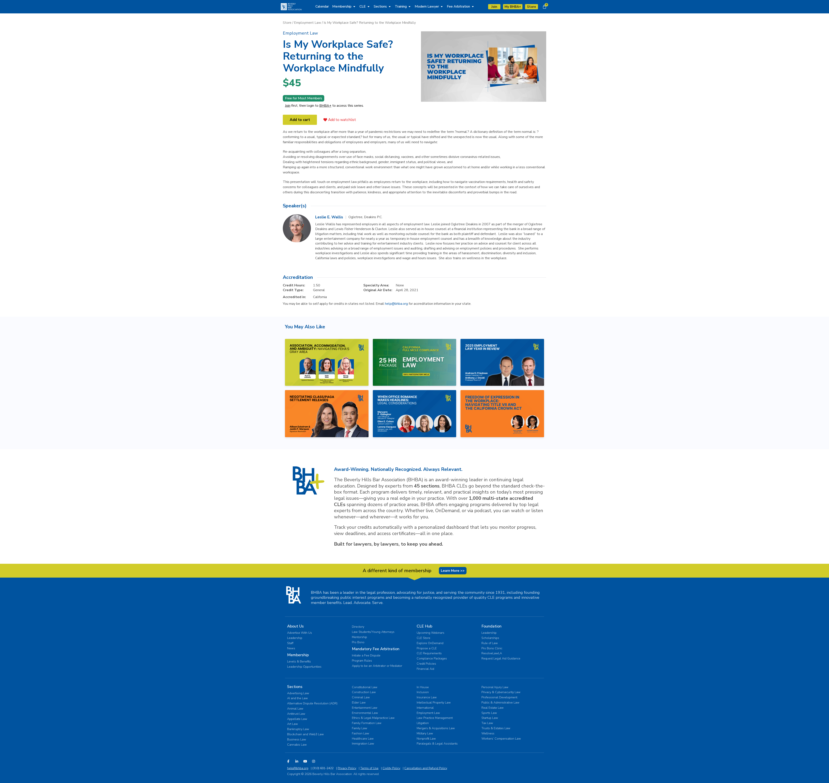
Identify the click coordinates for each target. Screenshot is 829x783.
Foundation (491, 626)
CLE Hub (424, 626)
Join (287, 105)
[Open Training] (409, 6)
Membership (298, 655)
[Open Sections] (389, 6)
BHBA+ (325, 105)
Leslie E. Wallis (329, 217)
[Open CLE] (368, 6)
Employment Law (307, 22)
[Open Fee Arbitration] (473, 6)
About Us (295, 626)
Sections (294, 686)
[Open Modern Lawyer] (441, 6)
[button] (300, 33)
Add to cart (300, 119)
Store (287, 22)
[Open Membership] (354, 6)
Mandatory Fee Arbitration (375, 648)
